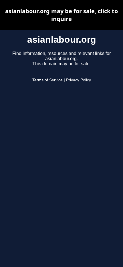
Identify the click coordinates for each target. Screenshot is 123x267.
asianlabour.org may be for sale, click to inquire (61, 15)
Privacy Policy (78, 80)
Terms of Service (47, 80)
